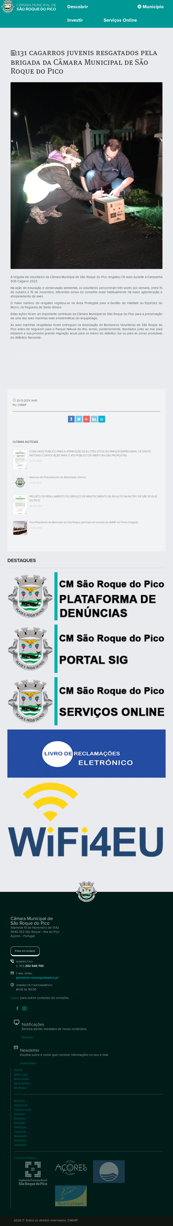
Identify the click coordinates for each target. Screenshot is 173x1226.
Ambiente (19, 1101)
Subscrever (28, 1063)
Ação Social (20, 1105)
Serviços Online (120, 20)
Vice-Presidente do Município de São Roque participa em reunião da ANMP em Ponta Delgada (83, 522)
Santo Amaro (21, 1079)
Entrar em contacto (25, 950)
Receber (28, 1037)
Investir (75, 20)
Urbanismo (20, 1145)
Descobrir (77, 6)
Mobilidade (20, 1136)
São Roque (20, 1088)
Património (20, 1140)
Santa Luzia (20, 1074)
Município (152, 6)
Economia (19, 1118)
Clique (15, 998)
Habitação (20, 1127)
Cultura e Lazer (23, 1109)
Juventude (20, 1131)
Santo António (22, 1083)
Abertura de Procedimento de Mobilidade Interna (57, 477)
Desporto (19, 1114)
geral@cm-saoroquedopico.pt (37, 978)
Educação (19, 1123)
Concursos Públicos (25, 1158)
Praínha (18, 1070)
